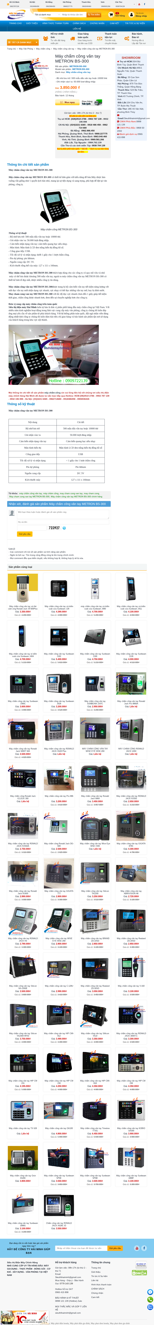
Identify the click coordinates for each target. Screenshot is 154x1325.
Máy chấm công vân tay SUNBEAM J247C (95, 702)
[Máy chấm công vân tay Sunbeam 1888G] (23, 1205)
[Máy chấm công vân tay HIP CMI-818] (95, 1063)
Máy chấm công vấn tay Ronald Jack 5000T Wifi (23, 750)
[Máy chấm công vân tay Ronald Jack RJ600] (23, 873)
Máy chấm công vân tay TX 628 (23, 1128)
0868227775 (67, 6)
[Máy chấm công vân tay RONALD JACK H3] (23, 921)
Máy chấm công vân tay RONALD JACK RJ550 (131, 797)
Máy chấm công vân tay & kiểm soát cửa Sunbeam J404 (23, 655)
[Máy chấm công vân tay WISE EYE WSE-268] (59, 921)
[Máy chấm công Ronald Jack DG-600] (59, 826)
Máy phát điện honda (60, 1323)
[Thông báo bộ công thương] (141, 1264)
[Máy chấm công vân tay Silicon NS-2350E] (23, 968)
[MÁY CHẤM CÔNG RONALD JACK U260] (131, 731)
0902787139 (14, 6)
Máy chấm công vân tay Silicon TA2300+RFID (23, 1034)
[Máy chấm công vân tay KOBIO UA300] (131, 1111)
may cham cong (91, 493)
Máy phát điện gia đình (80, 1323)
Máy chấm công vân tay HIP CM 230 (59, 1082)
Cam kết (114, 23)
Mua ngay (70, 102)
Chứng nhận (97, 23)
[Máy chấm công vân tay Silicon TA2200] (95, 873)
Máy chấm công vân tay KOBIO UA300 (131, 1129)
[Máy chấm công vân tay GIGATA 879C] (131, 826)
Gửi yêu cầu (115, 1248)
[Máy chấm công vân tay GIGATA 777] (59, 873)
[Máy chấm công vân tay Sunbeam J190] (95, 636)
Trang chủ (15, 23)
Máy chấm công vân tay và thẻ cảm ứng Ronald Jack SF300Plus (23, 607)
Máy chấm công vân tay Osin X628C (23, 1177)
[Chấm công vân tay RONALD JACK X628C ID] (59, 1205)
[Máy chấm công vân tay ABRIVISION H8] (131, 873)
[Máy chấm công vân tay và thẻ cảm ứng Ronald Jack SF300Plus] (23, 589)
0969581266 (105, 6)
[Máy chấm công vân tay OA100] (59, 1111)
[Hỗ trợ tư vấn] (150, 1300)
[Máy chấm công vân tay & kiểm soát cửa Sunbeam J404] (23, 636)
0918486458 (34, 6)
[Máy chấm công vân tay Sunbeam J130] (131, 636)
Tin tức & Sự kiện (135, 23)
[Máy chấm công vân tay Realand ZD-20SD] (131, 921)
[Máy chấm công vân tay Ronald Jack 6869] (95, 778)
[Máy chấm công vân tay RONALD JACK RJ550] (131, 778)
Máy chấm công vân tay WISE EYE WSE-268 (59, 939)
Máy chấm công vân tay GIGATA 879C (131, 844)
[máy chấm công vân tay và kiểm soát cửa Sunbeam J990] (95, 589)
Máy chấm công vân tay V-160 (131, 986)
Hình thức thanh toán (55, 23)
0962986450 (50, 6)
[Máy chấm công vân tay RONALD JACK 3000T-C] (131, 1016)
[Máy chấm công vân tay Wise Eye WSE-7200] (95, 826)
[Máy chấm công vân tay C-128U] (59, 968)
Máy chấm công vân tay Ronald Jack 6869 (95, 797)
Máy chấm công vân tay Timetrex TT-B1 (95, 1129)
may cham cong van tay (71, 493)
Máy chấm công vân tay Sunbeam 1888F (131, 1177)
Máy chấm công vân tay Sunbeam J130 (131, 655)
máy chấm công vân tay (30, 493)
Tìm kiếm (95, 14)
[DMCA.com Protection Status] (139, 1272)
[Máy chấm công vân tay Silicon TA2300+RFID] (23, 1016)
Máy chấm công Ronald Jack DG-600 (59, 844)
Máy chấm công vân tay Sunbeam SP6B (95, 1177)
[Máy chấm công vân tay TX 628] (23, 1111)
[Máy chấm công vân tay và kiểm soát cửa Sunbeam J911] (131, 589)
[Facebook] (144, 4)
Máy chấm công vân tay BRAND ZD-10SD (95, 939)
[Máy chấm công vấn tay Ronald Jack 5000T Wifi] (23, 731)
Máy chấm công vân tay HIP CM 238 (131, 1082)
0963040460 (86, 6)
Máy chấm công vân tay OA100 (59, 1128)
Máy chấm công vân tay (21, 272)
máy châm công (51, 493)
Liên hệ (77, 29)
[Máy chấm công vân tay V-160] (131, 968)
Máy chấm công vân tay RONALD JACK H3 (23, 939)
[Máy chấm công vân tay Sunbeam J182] (59, 636)
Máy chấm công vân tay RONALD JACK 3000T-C (131, 1034)
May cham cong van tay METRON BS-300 (29, 496)
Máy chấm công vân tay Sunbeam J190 (95, 655)
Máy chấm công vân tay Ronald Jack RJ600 (23, 892)
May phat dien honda (100, 1323)
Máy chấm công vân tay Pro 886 (59, 796)
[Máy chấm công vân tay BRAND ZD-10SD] (95, 921)
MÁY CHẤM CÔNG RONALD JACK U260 (131, 750)
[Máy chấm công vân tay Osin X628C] (23, 1158)
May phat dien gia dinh (120, 1323)
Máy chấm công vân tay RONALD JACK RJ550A (23, 844)
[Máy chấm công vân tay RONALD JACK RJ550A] (23, 826)
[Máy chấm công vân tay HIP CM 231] (23, 1063)
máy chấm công (52, 392)
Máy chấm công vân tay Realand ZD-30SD (95, 987)
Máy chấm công (17, 410)
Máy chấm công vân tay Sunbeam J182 (59, 655)
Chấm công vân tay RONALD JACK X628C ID (59, 1224)
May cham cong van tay (21, 294)
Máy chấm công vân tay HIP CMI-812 (59, 1034)
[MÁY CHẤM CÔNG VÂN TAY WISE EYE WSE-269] (95, 731)
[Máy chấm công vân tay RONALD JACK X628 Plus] (59, 731)
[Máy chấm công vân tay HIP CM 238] (131, 1063)
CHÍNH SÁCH (79, 23)
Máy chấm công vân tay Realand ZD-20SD (131, 939)
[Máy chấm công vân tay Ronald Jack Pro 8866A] (131, 684)
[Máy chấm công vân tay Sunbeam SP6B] (95, 1158)
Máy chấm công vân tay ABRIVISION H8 (131, 892)
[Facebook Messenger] (150, 1292)
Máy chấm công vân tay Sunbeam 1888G (23, 1224)
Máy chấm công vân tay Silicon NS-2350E (23, 987)
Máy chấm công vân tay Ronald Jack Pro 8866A (131, 702)
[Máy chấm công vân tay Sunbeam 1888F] (131, 1158)
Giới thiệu (32, 23)
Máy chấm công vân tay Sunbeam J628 (59, 702)
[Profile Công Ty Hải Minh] (25, 1317)
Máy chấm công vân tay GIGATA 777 (59, 892)
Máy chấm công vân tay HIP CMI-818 (95, 1082)
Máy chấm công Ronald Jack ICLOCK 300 (23, 797)
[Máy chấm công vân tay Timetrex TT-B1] (95, 1111)
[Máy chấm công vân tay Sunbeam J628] (59, 684)
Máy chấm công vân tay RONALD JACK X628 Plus (59, 750)
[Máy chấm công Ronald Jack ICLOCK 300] (23, 778)
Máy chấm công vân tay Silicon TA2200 (95, 892)
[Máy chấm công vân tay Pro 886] (59, 778)
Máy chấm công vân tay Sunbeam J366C (23, 702)
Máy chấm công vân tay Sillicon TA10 (95, 1034)
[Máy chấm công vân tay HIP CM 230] (59, 1063)
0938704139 (120, 6)
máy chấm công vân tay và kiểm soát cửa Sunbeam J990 (95, 607)
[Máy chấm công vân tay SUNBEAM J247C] (95, 684)
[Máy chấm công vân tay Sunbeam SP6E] (59, 1158)
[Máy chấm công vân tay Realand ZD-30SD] (95, 968)
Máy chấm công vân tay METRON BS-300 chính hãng (76, 496)
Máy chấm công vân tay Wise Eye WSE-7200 (95, 844)
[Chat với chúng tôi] (150, 1307)
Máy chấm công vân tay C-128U (59, 986)
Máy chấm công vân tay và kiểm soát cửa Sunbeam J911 (131, 607)
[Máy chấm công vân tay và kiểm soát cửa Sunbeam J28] (59, 589)
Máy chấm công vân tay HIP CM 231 (23, 1082)
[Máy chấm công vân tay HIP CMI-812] (59, 1016)
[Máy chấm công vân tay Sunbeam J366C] (23, 684)
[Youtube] (139, 4)
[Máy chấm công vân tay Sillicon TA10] (95, 1016)
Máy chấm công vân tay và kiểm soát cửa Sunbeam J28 (59, 607)
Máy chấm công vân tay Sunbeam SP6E (59, 1177)
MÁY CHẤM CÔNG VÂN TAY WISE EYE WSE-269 (95, 750)
